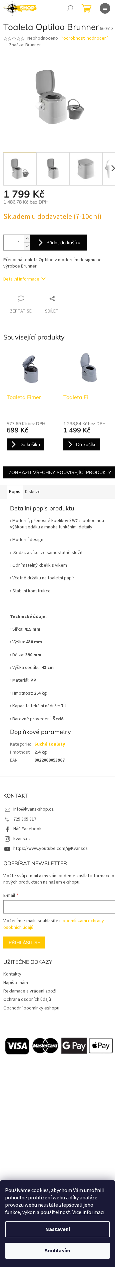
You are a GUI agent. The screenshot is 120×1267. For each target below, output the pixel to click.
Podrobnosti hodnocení (84, 38)
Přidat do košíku (63, 243)
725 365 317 (24, 819)
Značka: (25, 45)
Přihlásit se (24, 943)
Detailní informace (21, 279)
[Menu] (105, 8)
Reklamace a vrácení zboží (29, 991)
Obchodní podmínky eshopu (31, 1008)
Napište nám (15, 982)
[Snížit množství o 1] (27, 246)
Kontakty (12, 974)
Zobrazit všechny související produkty (60, 472)
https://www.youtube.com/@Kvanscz (50, 848)
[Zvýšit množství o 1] (27, 239)
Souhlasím (57, 1250)
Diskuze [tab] (33, 491)
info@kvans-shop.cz (33, 809)
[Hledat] (70, 8)
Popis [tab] (14, 491)
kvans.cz (22, 839)
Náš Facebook (27, 829)
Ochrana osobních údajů (27, 999)
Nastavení (57, 1229)
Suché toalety (49, 744)
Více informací (88, 1212)
